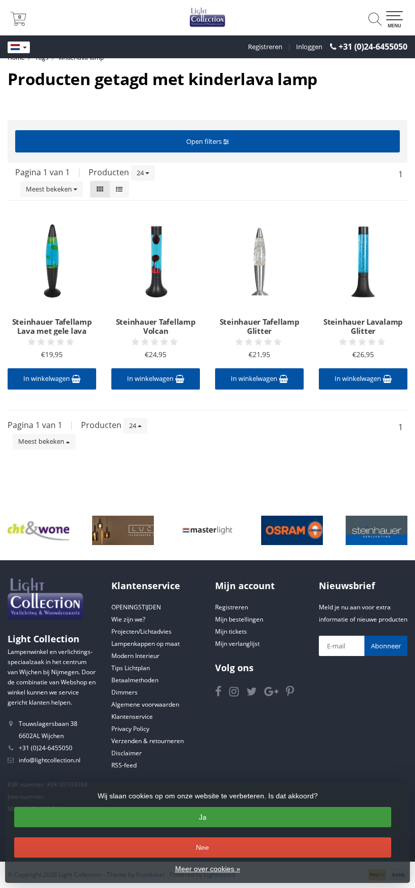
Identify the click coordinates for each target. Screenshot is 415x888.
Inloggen (309, 46)
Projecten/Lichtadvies (141, 631)
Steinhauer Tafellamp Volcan (156, 326)
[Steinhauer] (376, 531)
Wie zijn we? (128, 619)
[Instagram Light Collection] (237, 693)
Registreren (265, 46)
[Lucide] (123, 531)
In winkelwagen (47, 378)
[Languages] (19, 48)
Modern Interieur (135, 655)
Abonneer (386, 645)
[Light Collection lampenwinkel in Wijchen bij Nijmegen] (207, 18)
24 (141, 172)
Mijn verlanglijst (237, 643)
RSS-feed (124, 765)
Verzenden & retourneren (147, 741)
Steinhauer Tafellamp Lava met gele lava (52, 326)
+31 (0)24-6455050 (373, 46)
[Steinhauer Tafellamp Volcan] (155, 261)
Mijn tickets (231, 631)
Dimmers (124, 692)
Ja (202, 817)
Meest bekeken (49, 189)
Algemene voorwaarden (145, 704)
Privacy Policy (130, 728)
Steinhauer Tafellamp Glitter (260, 326)
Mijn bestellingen (239, 619)
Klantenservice (132, 716)
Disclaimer (126, 753)
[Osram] (292, 531)
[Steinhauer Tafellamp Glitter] (259, 261)
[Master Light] (207, 531)
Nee (202, 847)
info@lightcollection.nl (49, 760)
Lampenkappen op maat (145, 643)
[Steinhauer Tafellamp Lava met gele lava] (52, 261)
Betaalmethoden (134, 680)
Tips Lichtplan (130, 668)
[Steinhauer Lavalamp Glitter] (363, 261)
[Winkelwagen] (18, 22)
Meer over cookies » (207, 869)
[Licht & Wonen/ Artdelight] (38, 531)
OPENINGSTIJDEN (136, 607)
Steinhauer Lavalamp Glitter (363, 326)
